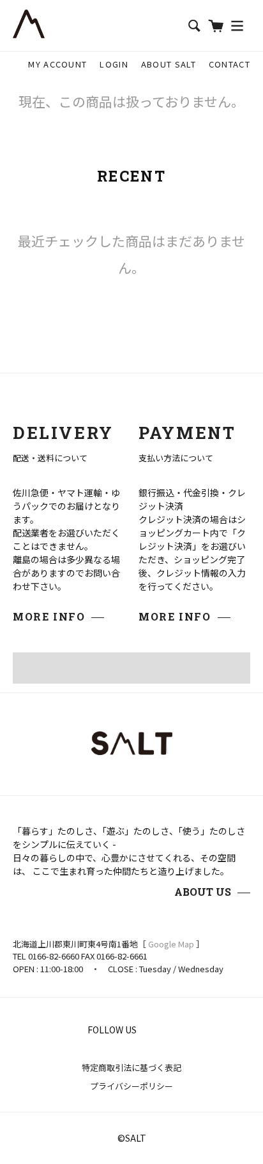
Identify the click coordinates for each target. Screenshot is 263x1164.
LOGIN (114, 64)
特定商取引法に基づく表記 (131, 1067)
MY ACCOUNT (57, 64)
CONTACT (229, 64)
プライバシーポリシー (131, 1086)
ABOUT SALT (168, 64)
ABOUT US (202, 891)
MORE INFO (49, 616)
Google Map (171, 944)
